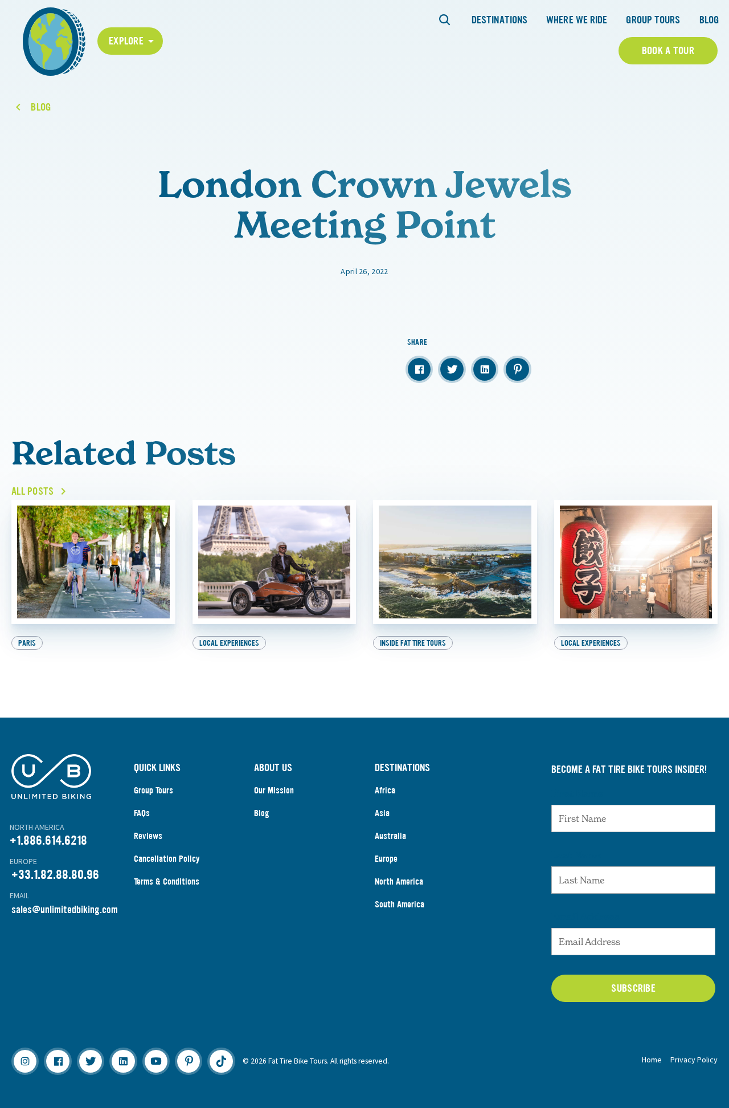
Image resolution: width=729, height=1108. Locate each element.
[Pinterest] (188, 1061)
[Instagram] (25, 1061)
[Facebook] (57, 1061)
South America (399, 904)
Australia (390, 836)
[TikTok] (221, 1061)
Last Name (576, 855)
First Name (577, 793)
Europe (386, 859)
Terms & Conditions (166, 881)
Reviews (148, 836)
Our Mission (274, 790)
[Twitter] (90, 1061)
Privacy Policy (694, 1059)
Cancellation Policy (167, 859)
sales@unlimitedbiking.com (64, 909)
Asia (382, 813)
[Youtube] (156, 1061)
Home (652, 1059)
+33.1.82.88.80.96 (55, 874)
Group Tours (653, 20)
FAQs (142, 813)
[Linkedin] (123, 1061)
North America (399, 881)
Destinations (499, 20)
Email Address (585, 916)
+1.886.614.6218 (48, 840)
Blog (709, 20)
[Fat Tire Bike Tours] (54, 40)
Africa (385, 790)
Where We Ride (576, 20)
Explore (126, 41)
